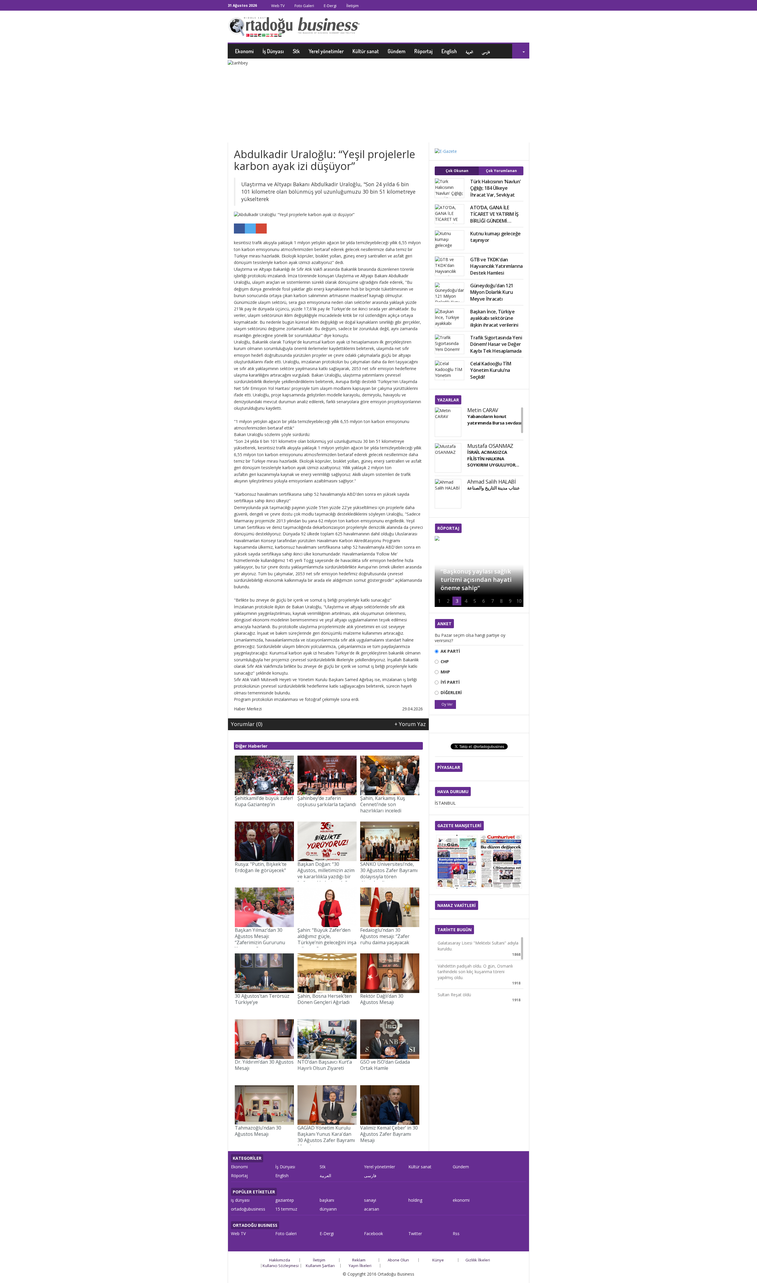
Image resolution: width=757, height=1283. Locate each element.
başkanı (327, 1200)
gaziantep (284, 1200)
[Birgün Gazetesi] (457, 862)
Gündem (396, 51)
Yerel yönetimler (326, 51)
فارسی (486, 51)
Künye (438, 1260)
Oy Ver (447, 704)
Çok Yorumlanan (501, 170)
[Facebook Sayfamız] (514, 6)
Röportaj (423, 51)
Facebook (373, 1233)
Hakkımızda (279, 1260)
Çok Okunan (457, 170)
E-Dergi (330, 5)
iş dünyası (240, 1200)
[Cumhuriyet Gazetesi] (501, 862)
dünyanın (328, 1209)
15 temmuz (286, 1209)
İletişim (352, 5)
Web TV (277, 5)
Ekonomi (244, 51)
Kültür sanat (365, 51)
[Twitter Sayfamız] (521, 6)
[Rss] (527, 6)
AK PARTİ (450, 651)
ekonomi (461, 1200)
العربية (469, 51)
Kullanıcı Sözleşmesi (281, 1265)
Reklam (358, 1260)
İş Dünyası (273, 51)
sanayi (370, 1200)
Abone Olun (398, 1260)
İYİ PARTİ (450, 682)
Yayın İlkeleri (360, 1265)
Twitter (415, 1233)
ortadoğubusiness (248, 1209)
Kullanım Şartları (320, 1265)
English (449, 51)
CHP (445, 661)
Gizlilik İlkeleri (477, 1260)
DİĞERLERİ (451, 692)
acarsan (371, 1209)
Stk (296, 51)
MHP (445, 672)
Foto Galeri (304, 5)
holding (415, 1200)
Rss (456, 1233)
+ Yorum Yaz (410, 724)
